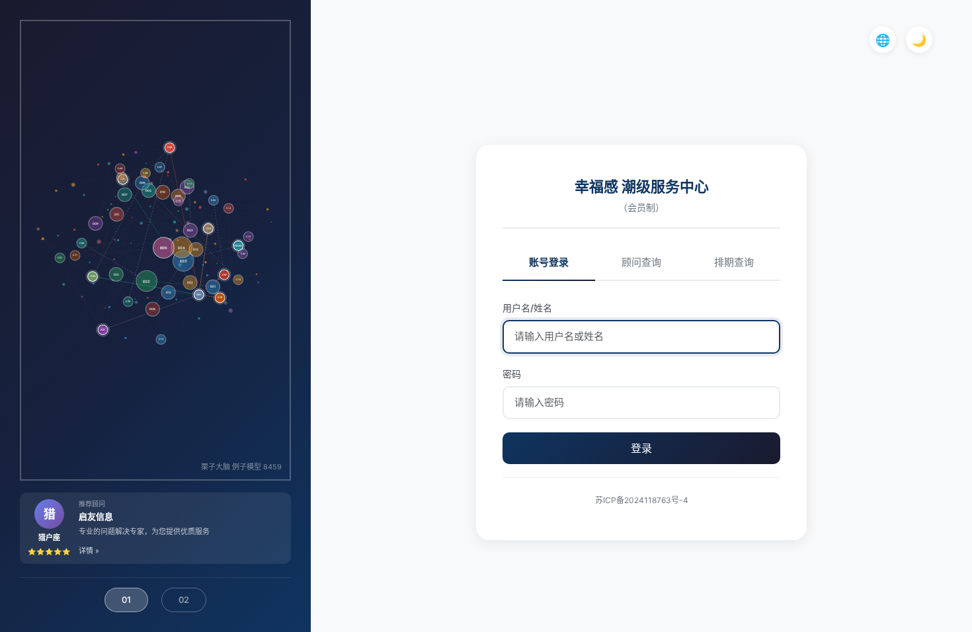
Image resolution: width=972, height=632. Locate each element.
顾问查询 (641, 262)
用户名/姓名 (527, 307)
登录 (641, 448)
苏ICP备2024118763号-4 (641, 500)
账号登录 (549, 262)
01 (126, 599)
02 (184, 599)
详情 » (89, 550)
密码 (512, 373)
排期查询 (734, 262)
